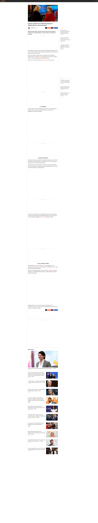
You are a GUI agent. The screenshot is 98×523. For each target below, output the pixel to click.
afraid (43, 216)
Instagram (40, 56)
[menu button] (96, 1)
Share (56, 27)
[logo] (3, 1)
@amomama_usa (44, 60)
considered (37, 265)
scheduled (50, 270)
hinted (36, 305)
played (36, 164)
